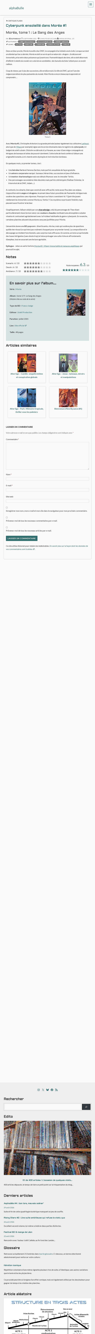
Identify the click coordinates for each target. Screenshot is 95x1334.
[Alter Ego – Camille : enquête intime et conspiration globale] (26, 362)
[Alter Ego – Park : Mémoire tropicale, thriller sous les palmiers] (26, 397)
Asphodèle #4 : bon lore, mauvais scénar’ (24, 1203)
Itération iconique (12, 1265)
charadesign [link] (44, 209)
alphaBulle (16, 39)
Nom (9, 474)
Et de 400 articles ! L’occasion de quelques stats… (47, 1180)
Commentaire (12, 439)
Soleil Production (25, 312)
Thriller (66, 44)
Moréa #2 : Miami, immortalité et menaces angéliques (56, 246)
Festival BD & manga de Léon (18, 1232)
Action (19, 44)
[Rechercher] (86, 1107)
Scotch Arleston (45, 41)
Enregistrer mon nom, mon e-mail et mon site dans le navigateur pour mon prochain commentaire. (46, 511)
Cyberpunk (40, 44)
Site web (9, 496)
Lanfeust (85, 143)
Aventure (29, 44)
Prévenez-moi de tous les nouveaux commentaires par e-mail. (31, 521)
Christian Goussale (27, 41)
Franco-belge (27, 305)
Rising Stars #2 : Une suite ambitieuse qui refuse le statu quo (34, 1218)
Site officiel (19, 325)
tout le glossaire (46, 1254)
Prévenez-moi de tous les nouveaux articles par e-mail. (28, 530)
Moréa (18, 289)
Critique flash (15, 21)
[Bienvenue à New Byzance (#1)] (68, 397)
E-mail (9, 485)
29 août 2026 (9, 1207)
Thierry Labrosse (61, 41)
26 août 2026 (9, 1222)
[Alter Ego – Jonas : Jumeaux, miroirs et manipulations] (68, 362)
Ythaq (18, 147)
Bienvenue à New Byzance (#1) (68, 408)
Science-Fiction (53, 44)
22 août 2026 (9, 1236)
